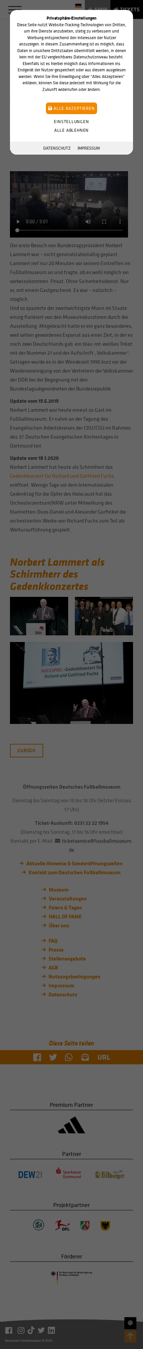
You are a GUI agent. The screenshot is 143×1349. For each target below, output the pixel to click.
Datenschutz (57, 148)
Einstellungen (71, 121)
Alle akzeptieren (73, 108)
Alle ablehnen (71, 130)
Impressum (88, 148)
